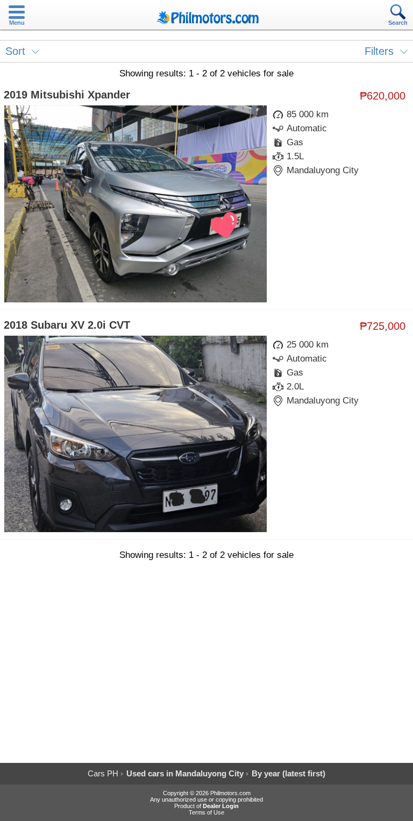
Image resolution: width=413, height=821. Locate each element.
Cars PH (103, 773)
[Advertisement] (206, 666)
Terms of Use (206, 812)
